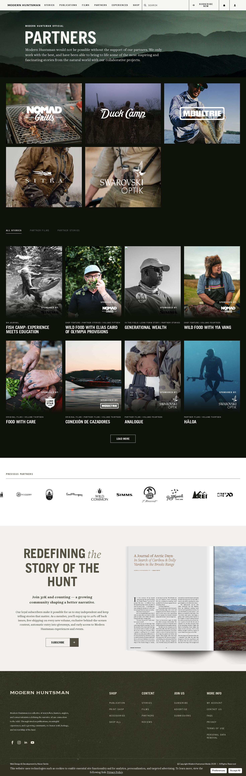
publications (68, 5)
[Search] (145, 5)
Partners (148, 715)
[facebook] (12, 742)
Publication (117, 703)
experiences (120, 5)
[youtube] (32, 742)
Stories (49, 5)
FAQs (210, 715)
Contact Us (214, 709)
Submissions (182, 715)
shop (136, 5)
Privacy (212, 722)
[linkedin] (25, 742)
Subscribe (181, 703)
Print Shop (116, 709)
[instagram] (19, 742)
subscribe (57, 642)
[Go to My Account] (235, 5)
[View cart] (224, 5)
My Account (214, 703)
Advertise (180, 709)
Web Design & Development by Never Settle (29, 763)
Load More (123, 438)
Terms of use (216, 728)
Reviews (147, 722)
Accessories (117, 715)
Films (85, 5)
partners (100, 5)
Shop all (115, 722)
